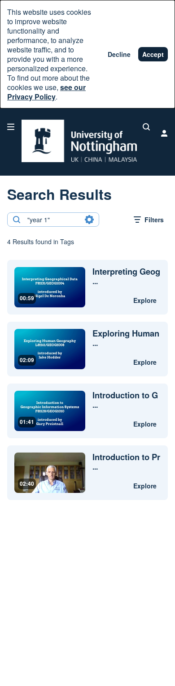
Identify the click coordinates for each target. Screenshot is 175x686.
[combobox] (53, 219)
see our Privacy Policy (46, 92)
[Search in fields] (89, 219)
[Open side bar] (11, 127)
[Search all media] (146, 127)
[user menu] (164, 133)
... (126, 276)
